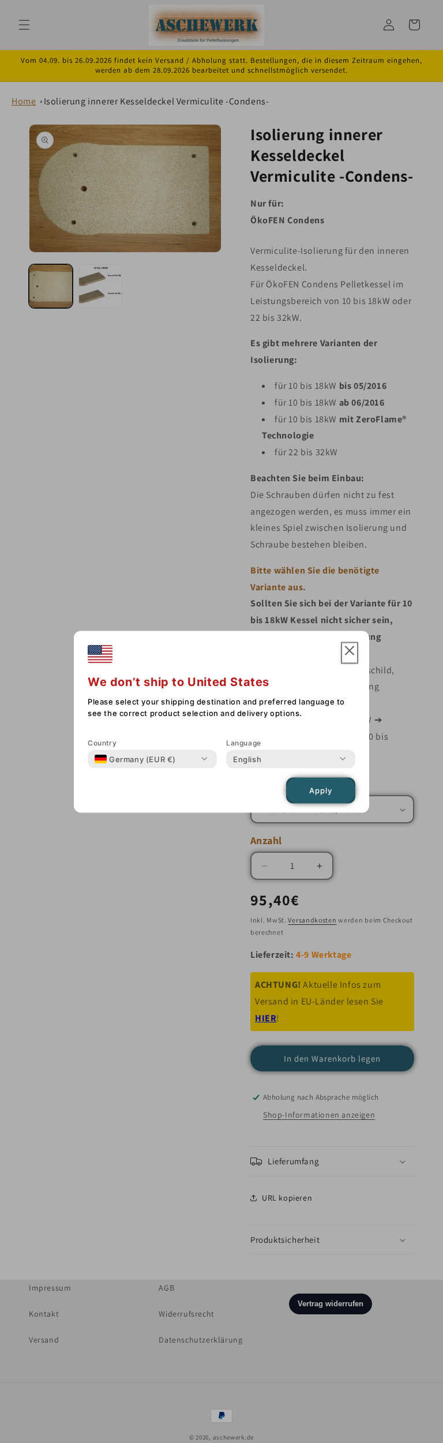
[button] (349, 652)
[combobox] (135, 758)
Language (243, 742)
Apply (320, 790)
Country (102, 742)
